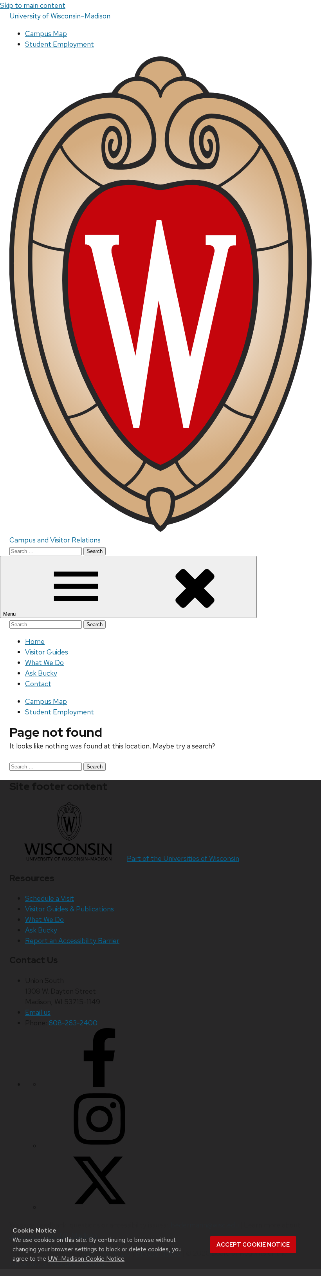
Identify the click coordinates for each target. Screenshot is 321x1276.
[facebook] (99, 1084)
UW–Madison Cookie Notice (86, 1258)
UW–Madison (59, 15)
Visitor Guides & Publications (69, 908)
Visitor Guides (46, 651)
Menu (10, 614)
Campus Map (46, 33)
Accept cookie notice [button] (253, 1245)
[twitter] (99, 1207)
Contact (38, 683)
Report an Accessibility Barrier (72, 940)
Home (35, 641)
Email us (37, 1012)
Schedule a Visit (49, 898)
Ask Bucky (41, 673)
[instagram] (99, 1145)
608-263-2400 (73, 1022)
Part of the (183, 858)
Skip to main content (32, 5)
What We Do (44, 662)
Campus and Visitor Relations (55, 539)
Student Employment (59, 44)
